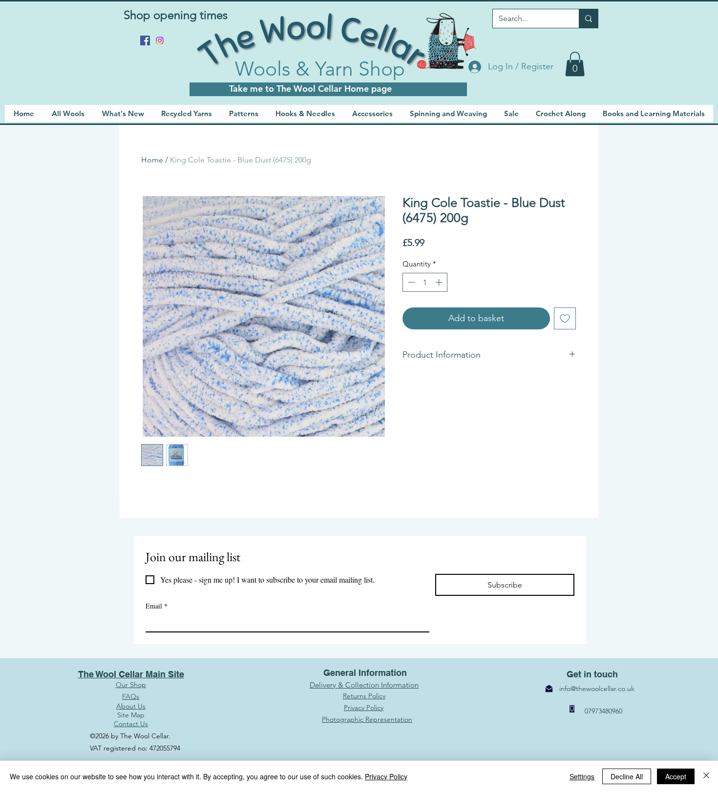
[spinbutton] (425, 282)
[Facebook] (145, 40)
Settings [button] (582, 776)
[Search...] (588, 18)
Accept (675, 776)
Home (152, 159)
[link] (575, 64)
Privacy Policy (386, 776)
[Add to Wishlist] (565, 318)
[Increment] (439, 282)
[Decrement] (410, 282)
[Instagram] (160, 40)
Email (157, 606)
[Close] (706, 776)
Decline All (627, 776)
